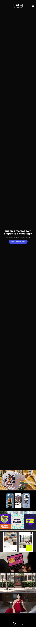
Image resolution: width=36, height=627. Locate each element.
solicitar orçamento (18, 242)
